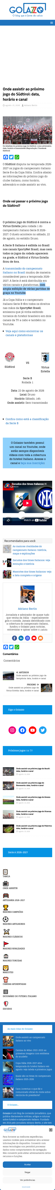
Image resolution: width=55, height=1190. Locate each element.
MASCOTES (8, 972)
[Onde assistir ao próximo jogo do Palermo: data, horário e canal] (8, 831)
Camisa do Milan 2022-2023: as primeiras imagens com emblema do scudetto (32, 1053)
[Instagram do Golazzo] (12, 730)
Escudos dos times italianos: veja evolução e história (31, 562)
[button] (50, 1129)
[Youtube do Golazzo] (32, 730)
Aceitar (27, 1164)
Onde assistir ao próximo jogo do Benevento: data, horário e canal (30, 784)
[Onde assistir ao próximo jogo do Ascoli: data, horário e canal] (8, 774)
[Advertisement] (27, 57)
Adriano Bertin (30, 105)
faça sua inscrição (32, 463)
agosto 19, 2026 (12, 105)
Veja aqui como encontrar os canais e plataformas (24, 333)
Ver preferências (27, 1180)
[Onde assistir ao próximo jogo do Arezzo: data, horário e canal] (8, 802)
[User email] (40, 638)
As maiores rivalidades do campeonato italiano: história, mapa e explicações (30, 550)
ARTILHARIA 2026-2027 (14, 900)
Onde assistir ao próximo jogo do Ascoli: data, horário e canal (33, 769)
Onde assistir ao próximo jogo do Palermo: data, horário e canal (34, 827)
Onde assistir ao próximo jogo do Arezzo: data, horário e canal (33, 798)
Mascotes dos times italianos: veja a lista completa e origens (32, 573)
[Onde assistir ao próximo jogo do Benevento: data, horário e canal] (8, 788)
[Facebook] (14, 638)
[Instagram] (27, 638)
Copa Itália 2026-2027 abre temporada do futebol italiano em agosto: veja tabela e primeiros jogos (34, 1066)
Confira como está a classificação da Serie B (27, 421)
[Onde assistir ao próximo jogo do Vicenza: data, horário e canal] (8, 817)
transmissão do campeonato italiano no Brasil (22, 270)
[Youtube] (34, 638)
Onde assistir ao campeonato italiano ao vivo (30, 1039)
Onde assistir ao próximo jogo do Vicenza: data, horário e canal (33, 812)
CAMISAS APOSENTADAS (14, 984)
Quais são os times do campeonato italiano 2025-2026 (33, 1077)
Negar (27, 1172)
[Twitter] (43, 730)
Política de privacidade (26, 1186)
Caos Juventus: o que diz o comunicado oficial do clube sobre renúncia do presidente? (33, 1092)
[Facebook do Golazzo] (22, 730)
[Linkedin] (21, 638)
